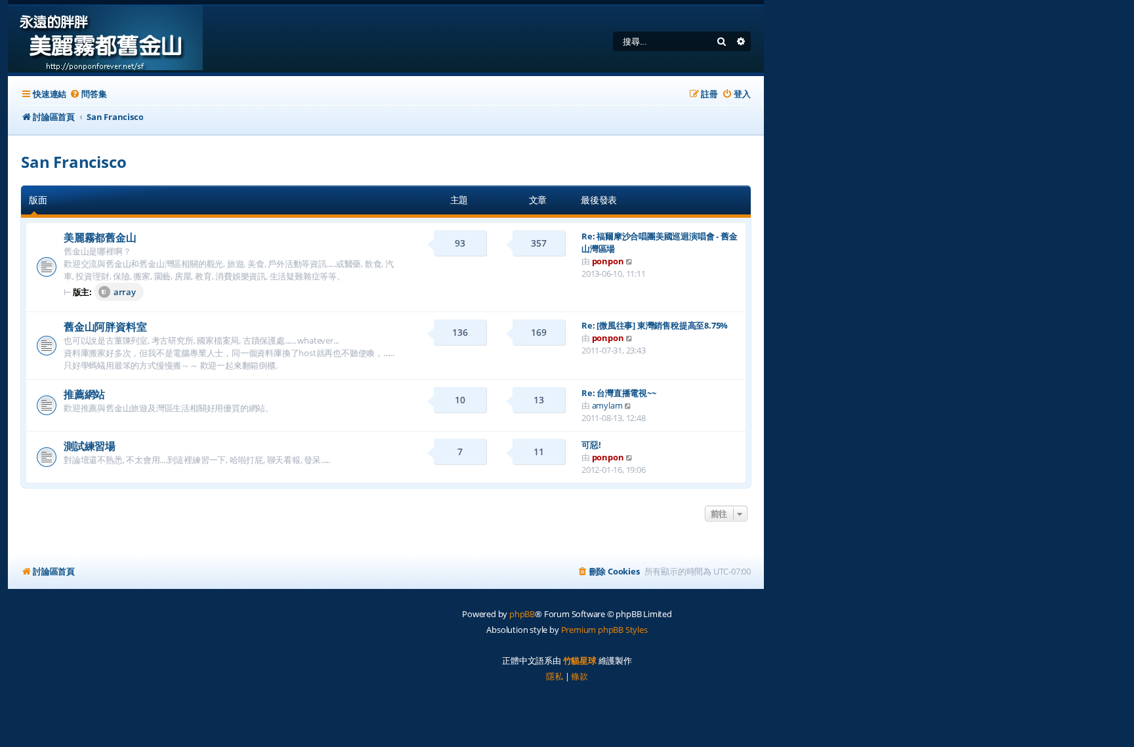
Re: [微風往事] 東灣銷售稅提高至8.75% (654, 325)
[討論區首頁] (105, 39)
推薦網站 (84, 394)
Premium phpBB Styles (604, 630)
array (125, 292)
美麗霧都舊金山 (100, 237)
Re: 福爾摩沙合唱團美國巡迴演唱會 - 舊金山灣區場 (659, 242)
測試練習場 (90, 446)
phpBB (522, 614)
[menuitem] (88, 94)
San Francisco (73, 161)
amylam (607, 405)
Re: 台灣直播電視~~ (618, 393)
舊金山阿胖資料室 (105, 326)
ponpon (608, 261)
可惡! (590, 445)
